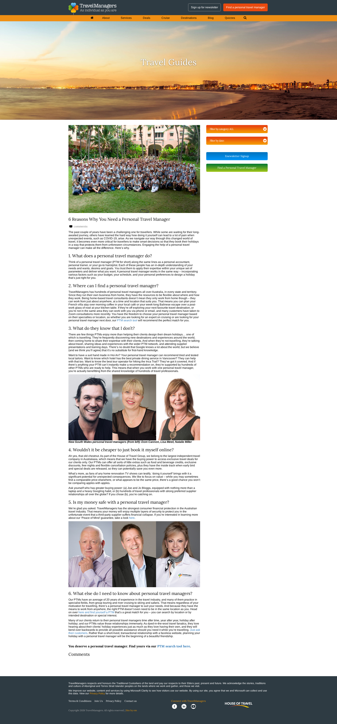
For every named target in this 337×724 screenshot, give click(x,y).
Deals (146, 17)
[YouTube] (194, 706)
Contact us (130, 701)
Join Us (98, 701)
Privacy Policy (97, 693)
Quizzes (230, 17)
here (132, 517)
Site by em (131, 710)
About (106, 17)
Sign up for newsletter (204, 7)
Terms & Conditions (79, 701)
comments (80, 226)
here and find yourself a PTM (96, 612)
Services (126, 17)
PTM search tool (127, 320)
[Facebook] (176, 706)
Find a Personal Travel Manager (236, 167)
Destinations (189, 17)
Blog (211, 17)
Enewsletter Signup (237, 156)
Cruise (165, 17)
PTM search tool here (173, 646)
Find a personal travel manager (245, 7)
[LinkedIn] (185, 706)
